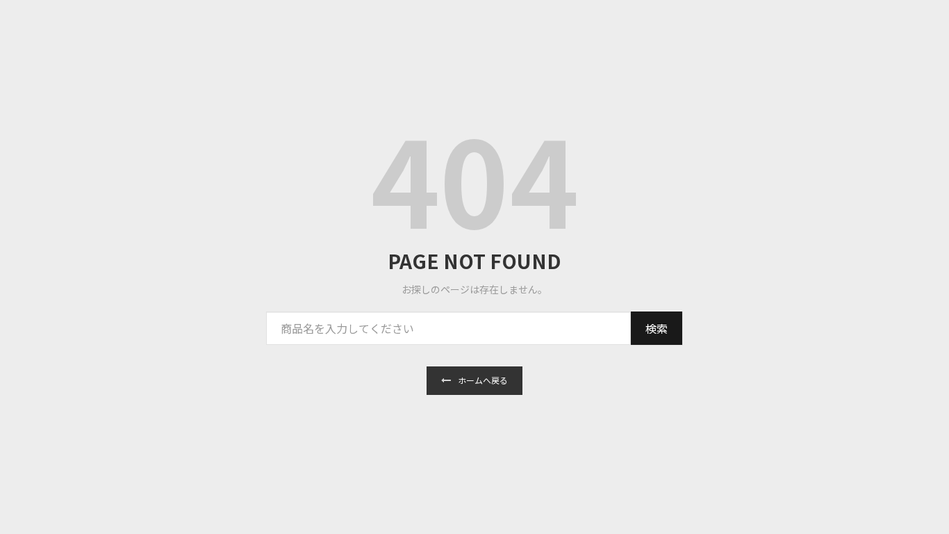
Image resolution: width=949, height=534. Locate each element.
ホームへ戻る (483, 380)
